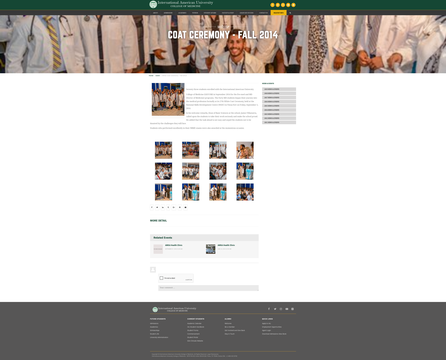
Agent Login (266, 330)
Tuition (195, 13)
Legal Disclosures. (213, 354)
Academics (182, 13)
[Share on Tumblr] (168, 207)
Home (151, 76)
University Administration (159, 337)
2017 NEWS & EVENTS (271, 97)
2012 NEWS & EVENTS (271, 118)
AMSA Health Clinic (173, 245)
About (155, 13)
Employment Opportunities (272, 327)
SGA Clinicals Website (195, 341)
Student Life (154, 334)
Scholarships (154, 330)
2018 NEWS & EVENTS (271, 93)
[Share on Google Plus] (174, 207)
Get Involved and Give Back (235, 330)
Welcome (228, 323)
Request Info (279, 13)
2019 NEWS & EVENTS (271, 89)
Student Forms (192, 330)
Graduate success (246, 13)
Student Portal (192, 337)
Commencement (193, 334)
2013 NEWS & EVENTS (271, 114)
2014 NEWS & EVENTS (271, 110)
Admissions (168, 13)
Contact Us (263, 13)
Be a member (230, 327)
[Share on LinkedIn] (163, 207)
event (158, 76)
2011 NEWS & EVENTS (271, 122)
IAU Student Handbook (195, 327)
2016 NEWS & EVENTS (271, 102)
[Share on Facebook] (152, 207)
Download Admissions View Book (274, 334)
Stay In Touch (229, 334)
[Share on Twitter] (157, 207)
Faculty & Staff (228, 13)
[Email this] (185, 207)
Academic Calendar (194, 323)
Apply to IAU (266, 323)
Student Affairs (210, 13)
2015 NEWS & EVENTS (271, 106)
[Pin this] (180, 207)
